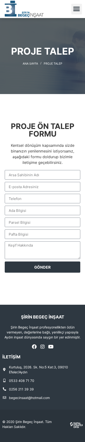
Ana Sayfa (30, 63)
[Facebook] (34, 346)
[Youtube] (50, 346)
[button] (76, 9)
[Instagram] (42, 346)
